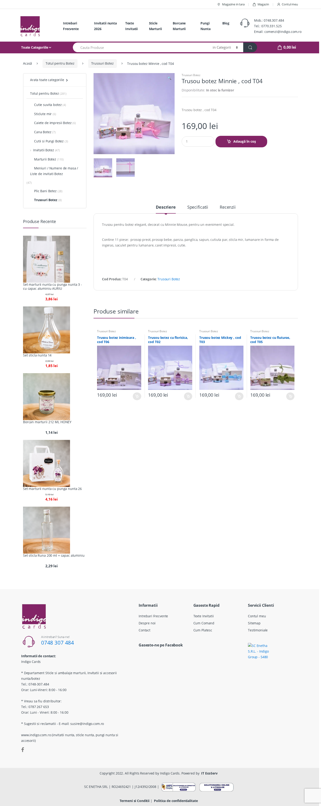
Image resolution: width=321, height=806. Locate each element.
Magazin (263, 4)
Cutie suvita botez (48, 104)
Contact (144, 630)
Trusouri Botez (102, 63)
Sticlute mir (43, 114)
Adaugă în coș (244, 141)
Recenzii (228, 207)
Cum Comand (204, 623)
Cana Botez (42, 132)
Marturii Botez (45, 159)
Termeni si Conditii (134, 800)
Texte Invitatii (131, 26)
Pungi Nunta (205, 26)
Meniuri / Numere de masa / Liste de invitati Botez (54, 171)
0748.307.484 (274, 20)
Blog (225, 23)
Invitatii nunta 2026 (105, 26)
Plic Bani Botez (45, 191)
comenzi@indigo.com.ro (282, 31)
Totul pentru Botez (60, 63)
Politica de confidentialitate (176, 800)
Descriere (166, 207)
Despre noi (147, 623)
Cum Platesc (202, 630)
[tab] (166, 209)
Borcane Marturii (179, 26)
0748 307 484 (57, 642)
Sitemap (254, 623)
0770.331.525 (271, 26)
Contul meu (290, 4)
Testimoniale (258, 630)
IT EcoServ (209, 773)
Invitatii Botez (43, 150)
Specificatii (197, 207)
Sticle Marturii (155, 26)
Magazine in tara (233, 4)
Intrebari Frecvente (71, 26)
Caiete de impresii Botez (53, 123)
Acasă (27, 63)
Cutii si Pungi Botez (49, 141)
